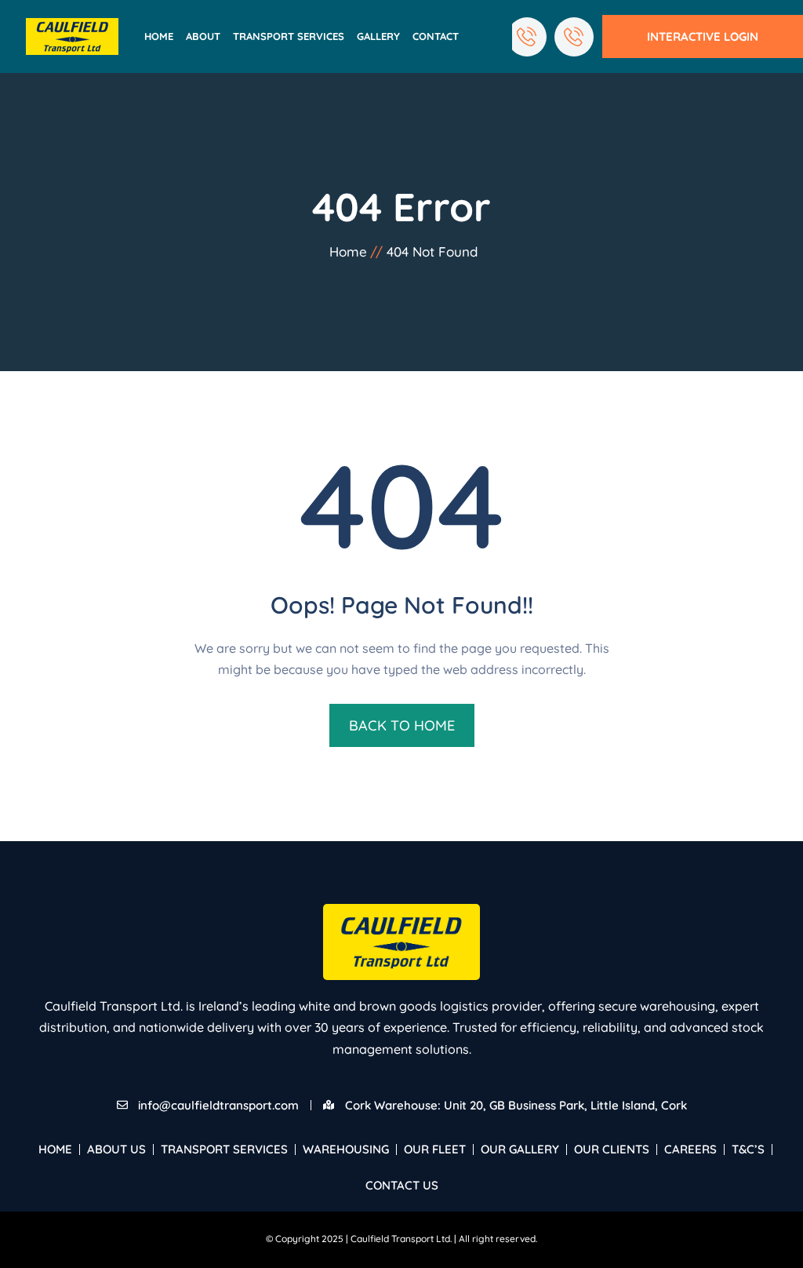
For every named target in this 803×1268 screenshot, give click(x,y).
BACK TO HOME (402, 725)
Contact (435, 36)
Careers (690, 1149)
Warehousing (346, 1149)
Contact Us (401, 1185)
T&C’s (748, 1149)
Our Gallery (520, 1149)
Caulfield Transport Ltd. (401, 1238)
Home (158, 36)
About (203, 36)
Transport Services (288, 36)
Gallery (378, 36)
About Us (116, 1149)
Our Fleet (435, 1149)
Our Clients (611, 1149)
